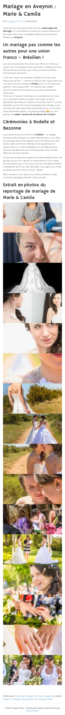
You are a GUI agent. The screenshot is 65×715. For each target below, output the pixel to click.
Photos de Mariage (24, 696)
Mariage (16, 699)
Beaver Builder (32, 711)
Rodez (50, 699)
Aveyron (7, 699)
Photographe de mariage (33, 699)
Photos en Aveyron (43, 696)
